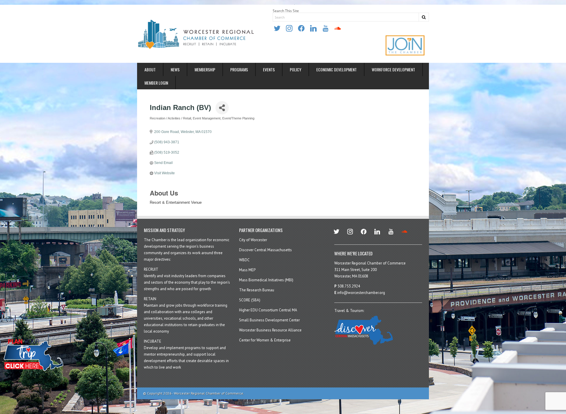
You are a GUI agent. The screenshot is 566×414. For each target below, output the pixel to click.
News (175, 69)
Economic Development (336, 69)
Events (269, 69)
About (150, 69)
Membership (205, 69)
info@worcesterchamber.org (361, 292)
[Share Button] (222, 107)
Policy (295, 69)
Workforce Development (393, 69)
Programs (239, 69)
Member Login (156, 83)
